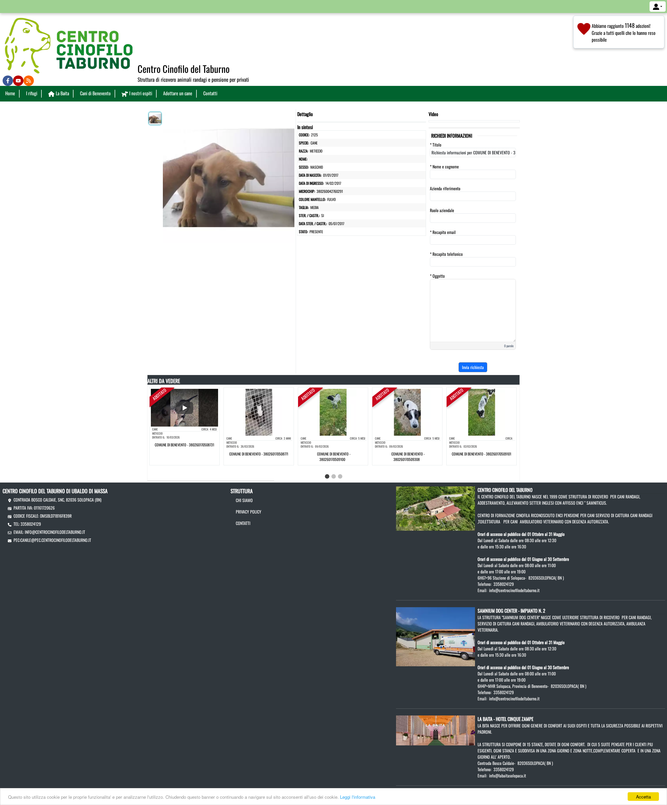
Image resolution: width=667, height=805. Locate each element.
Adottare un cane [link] (177, 93)
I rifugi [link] (31, 93)
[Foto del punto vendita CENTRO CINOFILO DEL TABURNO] (435, 508)
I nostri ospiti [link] (140, 93)
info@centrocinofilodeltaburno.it (55, 532)
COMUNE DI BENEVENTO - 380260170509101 (481, 454)
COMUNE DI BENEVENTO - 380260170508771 (258, 454)
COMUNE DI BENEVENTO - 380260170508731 (184, 444)
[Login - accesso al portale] (658, 6)
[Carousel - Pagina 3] (340, 476)
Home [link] (10, 93)
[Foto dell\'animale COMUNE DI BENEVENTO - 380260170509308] (407, 412)
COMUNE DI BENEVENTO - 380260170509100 (333, 456)
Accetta (643, 796)
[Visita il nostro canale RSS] (28, 80)
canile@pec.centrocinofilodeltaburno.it (55, 540)
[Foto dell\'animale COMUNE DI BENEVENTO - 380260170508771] (258, 412)
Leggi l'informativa (357, 797)
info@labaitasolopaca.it (507, 775)
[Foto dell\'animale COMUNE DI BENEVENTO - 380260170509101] (481, 412)
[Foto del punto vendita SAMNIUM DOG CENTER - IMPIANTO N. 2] (435, 636)
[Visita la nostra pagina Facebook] (8, 80)
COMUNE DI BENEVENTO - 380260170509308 (408, 456)
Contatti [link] (210, 93)
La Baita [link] (62, 93)
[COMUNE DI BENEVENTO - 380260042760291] (228, 176)
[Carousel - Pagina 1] (327, 476)
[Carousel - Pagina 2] (333, 476)
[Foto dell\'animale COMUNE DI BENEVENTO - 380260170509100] (333, 412)
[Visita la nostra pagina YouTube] (18, 80)
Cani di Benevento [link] (95, 93)
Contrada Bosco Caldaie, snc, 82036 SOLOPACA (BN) (57, 500)
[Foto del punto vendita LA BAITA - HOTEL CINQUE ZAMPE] (435, 730)
